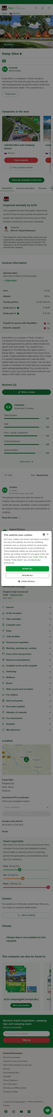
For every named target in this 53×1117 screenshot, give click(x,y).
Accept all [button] (27, 569)
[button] (26, 581)
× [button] (47, 534)
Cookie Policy (38, 557)
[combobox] (44, 534)
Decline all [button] (27, 575)
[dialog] (26, 558)
